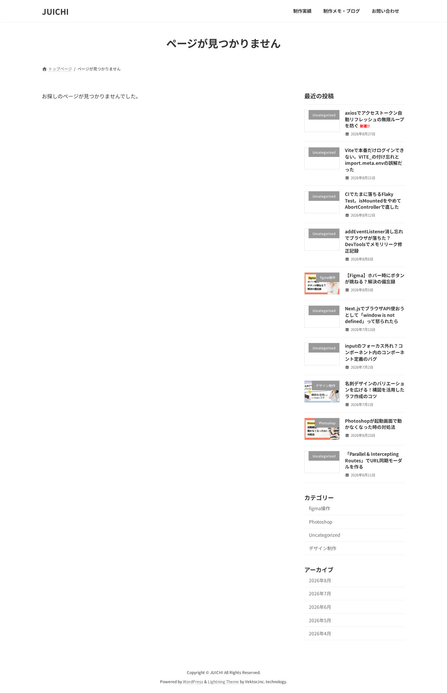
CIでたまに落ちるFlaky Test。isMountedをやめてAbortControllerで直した (373, 200)
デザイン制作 (322, 548)
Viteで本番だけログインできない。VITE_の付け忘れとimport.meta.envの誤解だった (374, 160)
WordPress (193, 681)
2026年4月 (320, 633)
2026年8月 (320, 580)
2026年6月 (320, 607)
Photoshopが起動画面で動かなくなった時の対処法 (373, 424)
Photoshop (320, 521)
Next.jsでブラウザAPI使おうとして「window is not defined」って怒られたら (374, 314)
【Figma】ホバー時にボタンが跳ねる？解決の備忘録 (374, 278)
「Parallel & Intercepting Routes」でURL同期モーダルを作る (373, 460)
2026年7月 (320, 593)
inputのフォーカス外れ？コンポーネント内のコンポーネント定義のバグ (374, 352)
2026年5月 (320, 620)
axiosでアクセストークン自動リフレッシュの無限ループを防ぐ (374, 119)
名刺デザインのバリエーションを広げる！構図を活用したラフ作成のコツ (374, 389)
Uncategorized (324, 535)
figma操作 (319, 508)
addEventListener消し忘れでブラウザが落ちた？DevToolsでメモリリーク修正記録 (374, 241)
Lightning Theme (223, 681)
